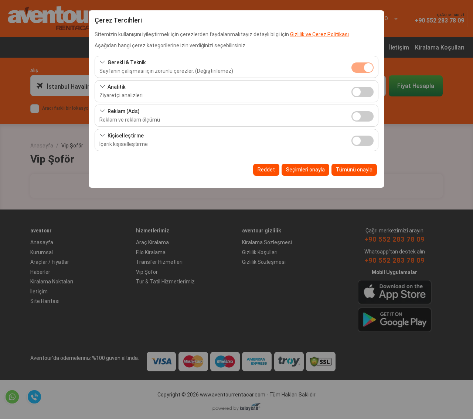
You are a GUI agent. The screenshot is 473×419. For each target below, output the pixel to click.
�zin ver (362, 92)
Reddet (266, 170)
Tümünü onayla (354, 170)
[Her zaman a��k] (362, 67)
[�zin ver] (362, 91)
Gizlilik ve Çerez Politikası (319, 34)
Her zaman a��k (362, 67)
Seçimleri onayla (305, 170)
